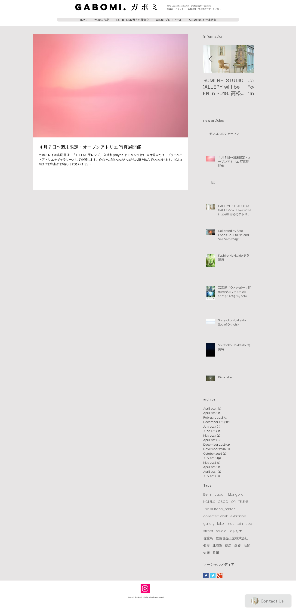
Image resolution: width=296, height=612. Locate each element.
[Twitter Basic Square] (213, 575)
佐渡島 (208, 538)
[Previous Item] (211, 59)
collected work (215, 516)
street (208, 531)
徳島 (228, 546)
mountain (235, 524)
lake (220, 524)
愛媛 (237, 546)
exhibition (238, 516)
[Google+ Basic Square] (219, 575)
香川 (216, 553)
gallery (208, 524)
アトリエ (235, 531)
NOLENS (209, 502)
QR (233, 502)
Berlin (207, 494)
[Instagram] (145, 588)
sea (249, 524)
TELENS (243, 502)
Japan (220, 494)
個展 (206, 546)
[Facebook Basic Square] (206, 575)
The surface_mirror (219, 509)
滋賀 (247, 546)
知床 (206, 553)
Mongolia (236, 494)
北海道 (217, 546)
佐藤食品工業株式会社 (232, 538)
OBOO (223, 502)
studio (221, 531)
